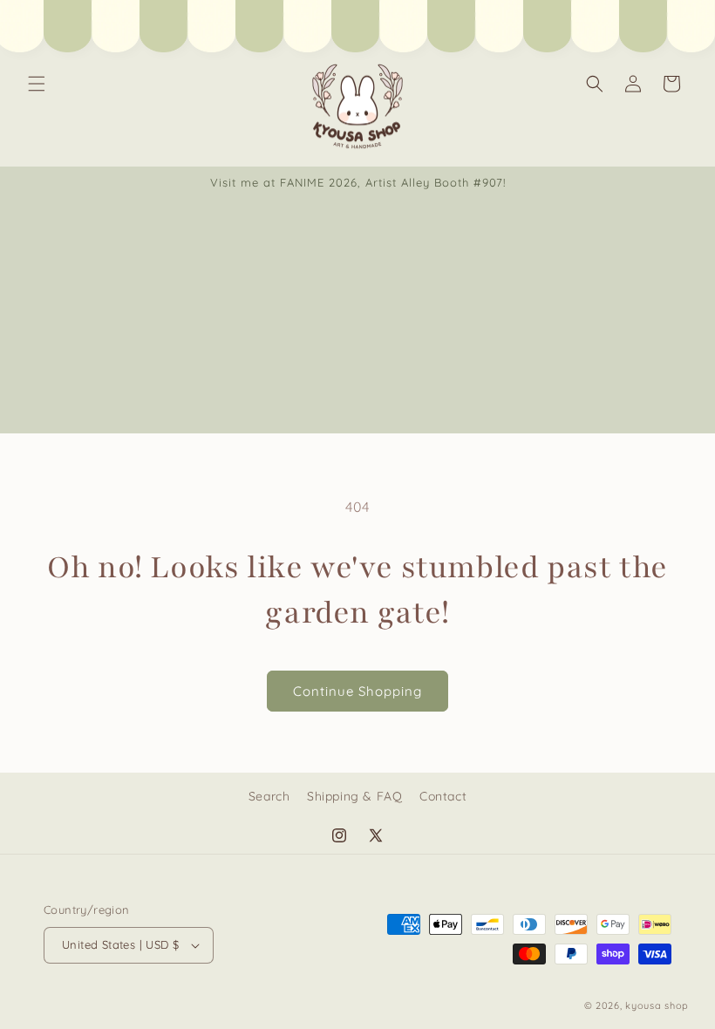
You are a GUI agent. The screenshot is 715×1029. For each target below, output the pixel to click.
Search (269, 796)
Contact (442, 796)
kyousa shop (657, 1005)
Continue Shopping (357, 691)
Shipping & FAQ (354, 796)
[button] (36, 84)
